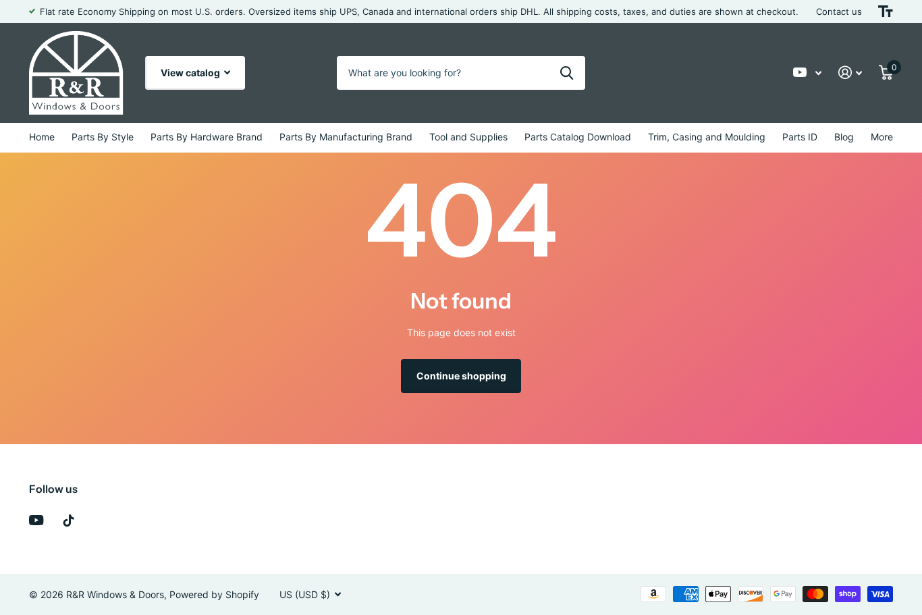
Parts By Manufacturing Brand (345, 136)
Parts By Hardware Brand (207, 136)
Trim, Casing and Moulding (706, 136)
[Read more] (807, 72)
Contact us (839, 11)
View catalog (191, 72)
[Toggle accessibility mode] (885, 11)
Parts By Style (103, 136)
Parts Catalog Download (577, 136)
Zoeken (566, 73)
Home (42, 136)
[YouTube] (36, 520)
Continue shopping (461, 375)
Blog (844, 136)
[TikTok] (68, 520)
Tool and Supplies (468, 136)
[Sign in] (850, 72)
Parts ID (799, 136)
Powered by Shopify (214, 594)
